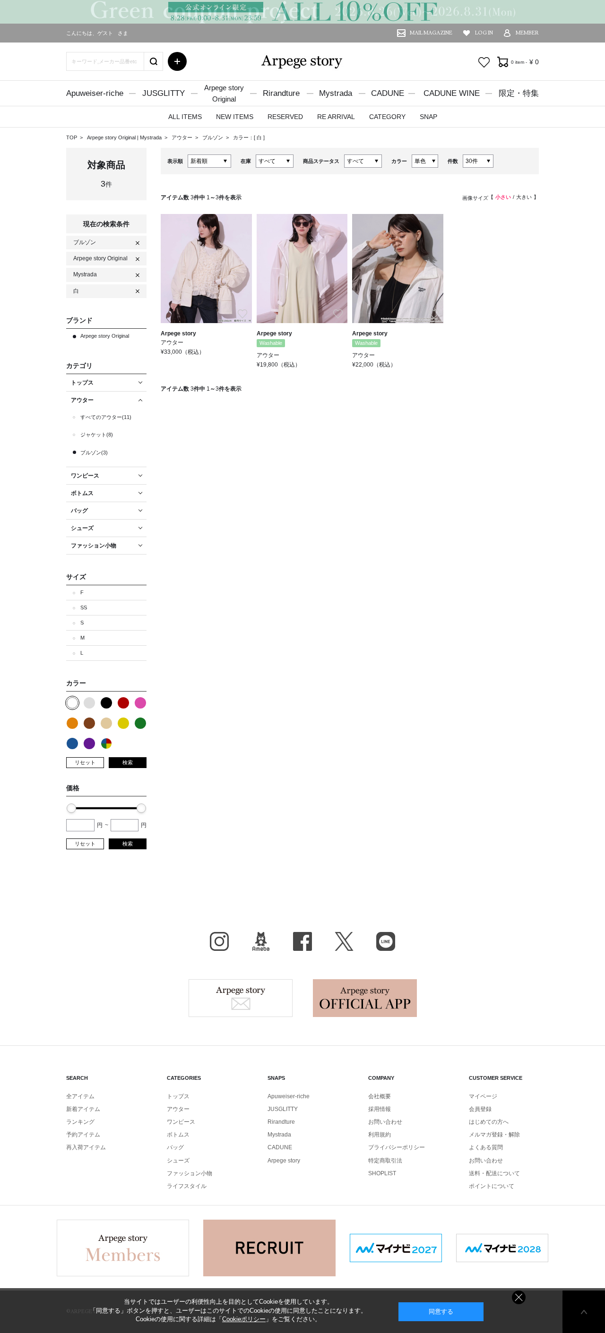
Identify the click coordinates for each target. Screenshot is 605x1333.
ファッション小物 (189, 1173)
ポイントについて (491, 1186)
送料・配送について (494, 1173)
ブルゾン (213, 137)
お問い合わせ (385, 1122)
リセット (85, 762)
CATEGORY (387, 116)
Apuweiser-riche (94, 93)
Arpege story (241, 998)
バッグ (175, 1147)
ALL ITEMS (185, 116)
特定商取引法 (385, 1160)
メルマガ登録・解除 (494, 1134)
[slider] (71, 808)
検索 (127, 762)
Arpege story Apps (365, 998)
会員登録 (480, 1109)
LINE (385, 941)
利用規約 (379, 1134)
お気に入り (484, 62)
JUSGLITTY (163, 93)
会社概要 (379, 1096)
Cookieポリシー (244, 1319)
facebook (302, 941)
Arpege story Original (111, 137)
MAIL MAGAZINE (431, 32)
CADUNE (387, 93)
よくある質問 (486, 1147)
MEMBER (527, 32)
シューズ (178, 1160)
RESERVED (285, 116)
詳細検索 (177, 61)
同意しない (519, 1297)
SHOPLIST (382, 1173)
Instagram (219, 941)
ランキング (80, 1122)
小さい (503, 197)
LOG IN (484, 32)
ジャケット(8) (96, 434)
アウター (183, 137)
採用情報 (379, 1109)
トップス (178, 1096)
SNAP (428, 116)
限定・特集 (519, 93)
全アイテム (80, 1096)
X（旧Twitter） (344, 941)
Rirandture (281, 93)
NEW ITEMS (234, 116)
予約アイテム (83, 1134)
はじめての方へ (489, 1122)
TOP (71, 137)
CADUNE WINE (452, 93)
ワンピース (181, 1122)
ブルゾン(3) (94, 452)
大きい (524, 197)
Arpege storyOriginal (224, 93)
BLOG (260, 941)
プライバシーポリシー (396, 1147)
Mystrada (335, 93)
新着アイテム (83, 1109)
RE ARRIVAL (336, 116)
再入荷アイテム (86, 1147)
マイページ (483, 1096)
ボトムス (178, 1134)
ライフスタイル (187, 1186)
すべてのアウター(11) (105, 417)
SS (83, 607)
